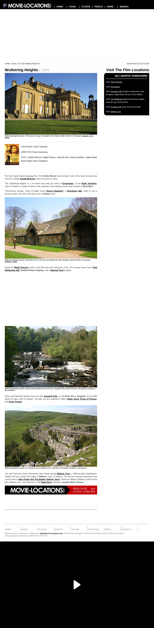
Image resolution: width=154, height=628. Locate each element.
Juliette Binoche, (35, 157)
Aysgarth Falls (50, 396)
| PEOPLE (97, 6)
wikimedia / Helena (11, 261)
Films (14, 64)
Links (108, 529)
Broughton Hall (74, 191)
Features (93, 529)
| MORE (109, 6)
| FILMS (71, 6)
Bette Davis (46, 482)
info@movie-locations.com (51, 533)
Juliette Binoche (27, 179)
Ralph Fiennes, (49, 157)
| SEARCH (122, 6)
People (59, 529)
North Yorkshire (40, 147)
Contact (126, 529)
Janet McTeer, (63, 157)
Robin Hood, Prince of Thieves (82, 399)
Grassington (68, 183)
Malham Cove (63, 474)
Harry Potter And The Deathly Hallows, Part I (39, 479)
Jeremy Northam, (77, 157)
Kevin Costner (15, 402)
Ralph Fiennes (21, 267)
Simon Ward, (26, 161)
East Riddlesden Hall (118, 99)
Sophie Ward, (91, 157)
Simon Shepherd (40, 161)
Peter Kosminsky (40, 152)
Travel (75, 529)
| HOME (58, 6)
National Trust (57, 270)
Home (7, 64)
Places (42, 529)
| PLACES (84, 6)
